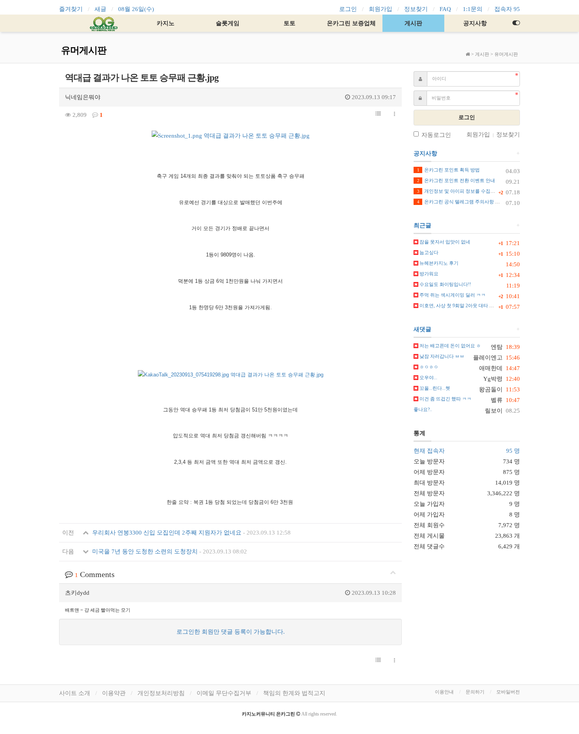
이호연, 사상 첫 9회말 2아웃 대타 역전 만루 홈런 (469, 305)
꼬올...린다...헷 (434, 388)
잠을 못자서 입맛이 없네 (444, 242)
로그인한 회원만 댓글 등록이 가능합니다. (230, 632)
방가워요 (428, 274)
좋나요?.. (423, 409)
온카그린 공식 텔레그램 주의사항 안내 (461, 202)
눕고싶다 (428, 252)
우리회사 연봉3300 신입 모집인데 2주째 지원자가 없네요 (191, 532)
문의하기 (475, 692)
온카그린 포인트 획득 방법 (448, 170)
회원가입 (380, 9)
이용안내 (444, 692)
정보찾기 (416, 9)
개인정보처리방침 (161, 693)
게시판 (413, 23)
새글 (100, 9)
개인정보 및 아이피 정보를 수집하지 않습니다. (469, 191)
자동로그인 (436, 135)
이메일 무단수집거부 (224, 693)
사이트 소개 (74, 693)
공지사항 (475, 23)
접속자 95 (507, 9)
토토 (289, 23)
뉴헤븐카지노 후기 (438, 263)
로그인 (348, 9)
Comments (95, 574)
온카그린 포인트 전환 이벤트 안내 (456, 180)
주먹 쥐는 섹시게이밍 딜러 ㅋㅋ (452, 295)
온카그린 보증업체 (351, 23)
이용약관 (114, 693)
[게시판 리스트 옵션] (394, 114)
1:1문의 (472, 9)
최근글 (422, 225)
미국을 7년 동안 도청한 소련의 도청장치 (169, 551)
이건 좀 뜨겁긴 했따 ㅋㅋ (444, 399)
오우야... (427, 377)
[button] (378, 114)
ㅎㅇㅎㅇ (428, 367)
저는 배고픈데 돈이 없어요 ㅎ (449, 346)
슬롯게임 (227, 23)
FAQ (445, 9)
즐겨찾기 (71, 9)
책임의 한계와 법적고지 (294, 693)
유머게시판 (506, 54)
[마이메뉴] (516, 23)
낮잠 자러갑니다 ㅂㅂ (441, 356)
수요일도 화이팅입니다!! (444, 284)
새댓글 (422, 329)
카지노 (165, 23)
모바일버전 (508, 692)
